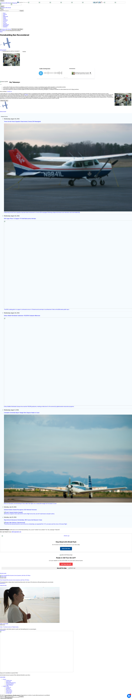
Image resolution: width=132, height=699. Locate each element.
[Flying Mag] (14, 3)
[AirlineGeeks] (22, 3)
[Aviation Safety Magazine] (109, 3)
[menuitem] (67, 13)
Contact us (9, 91)
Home (1, 30)
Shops (4, 679)
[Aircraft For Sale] (33, 3)
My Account (8, 689)
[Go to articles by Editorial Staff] (66, 43)
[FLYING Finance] (120, 3)
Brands (2, 0)
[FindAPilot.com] (5, 5)
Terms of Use (9, 690)
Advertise (8, 688)
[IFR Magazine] (98, 3)
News (4, 30)
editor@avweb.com (16, 531)
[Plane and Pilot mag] (66, 3)
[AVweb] (5, 3)
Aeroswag (8, 681)
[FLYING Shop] (16, 5)
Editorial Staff (3, 50)
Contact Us (8, 687)
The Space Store (10, 683)
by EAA (26, 94)
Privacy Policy (9, 692)
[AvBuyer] (44, 3)
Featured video (3, 585)
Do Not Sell (8, 693)
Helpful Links (6, 686)
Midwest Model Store (11, 682)
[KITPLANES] (55, 3)
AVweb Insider (3, 573)
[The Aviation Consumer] (87, 3)
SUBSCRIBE (2, 677)
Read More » (3, 583)
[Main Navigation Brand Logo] (5, 7)
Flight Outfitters (9, 685)
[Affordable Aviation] (76, 3)
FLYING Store (9, 680)
